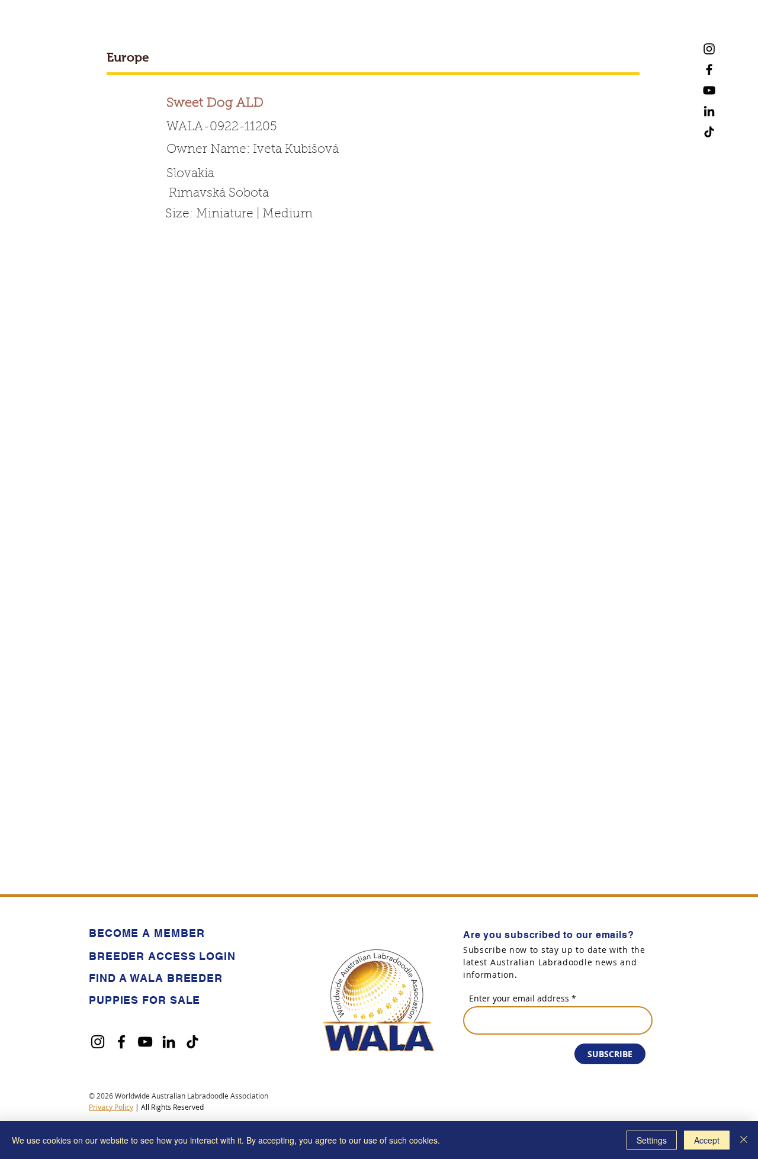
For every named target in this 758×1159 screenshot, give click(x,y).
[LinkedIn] (709, 111)
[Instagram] (709, 48)
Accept (707, 1140)
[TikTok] (709, 131)
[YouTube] (709, 90)
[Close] (744, 1140)
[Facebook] (709, 69)
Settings (652, 1140)
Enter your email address (519, 998)
